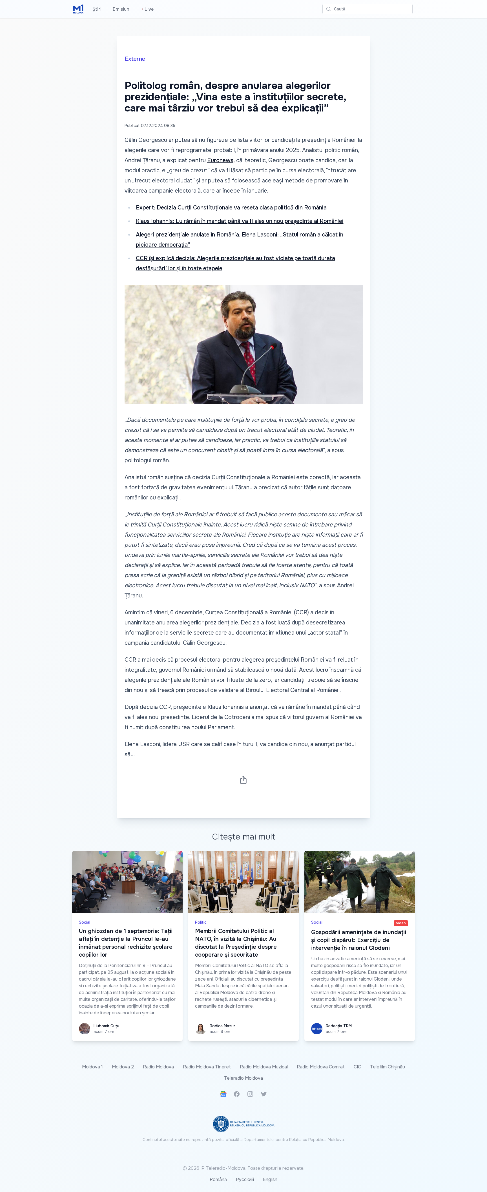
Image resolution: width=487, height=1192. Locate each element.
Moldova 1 (92, 1067)
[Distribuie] (243, 779)
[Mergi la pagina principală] (78, 9)
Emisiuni (121, 9)
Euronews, (221, 160)
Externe (135, 58)
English (270, 1179)
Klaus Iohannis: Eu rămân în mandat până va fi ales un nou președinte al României (240, 221)
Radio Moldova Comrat (321, 1067)
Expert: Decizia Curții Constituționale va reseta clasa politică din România (231, 207)
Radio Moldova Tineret (207, 1067)
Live (148, 9)
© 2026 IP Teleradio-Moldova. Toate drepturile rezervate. (243, 1168)
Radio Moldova (158, 1067)
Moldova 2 (123, 1067)
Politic (201, 922)
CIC (357, 1067)
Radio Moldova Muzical (264, 1067)
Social (84, 922)
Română (218, 1179)
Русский (245, 1179)
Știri (96, 9)
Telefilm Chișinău (387, 1067)
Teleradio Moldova (243, 1078)
